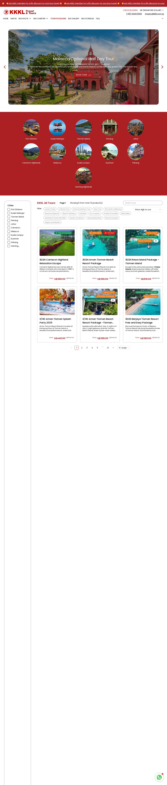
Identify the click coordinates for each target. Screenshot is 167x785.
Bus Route (23, 18)
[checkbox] (8, 209)
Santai (13, 18)
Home (5, 18)
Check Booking (130, 10)
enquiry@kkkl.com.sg (154, 14)
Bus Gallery (73, 18)
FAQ (98, 18)
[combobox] (152, 10)
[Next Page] (113, 348)
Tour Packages (58, 18)
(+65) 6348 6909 (134, 14)
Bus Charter (39, 18)
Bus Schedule (87, 18)
